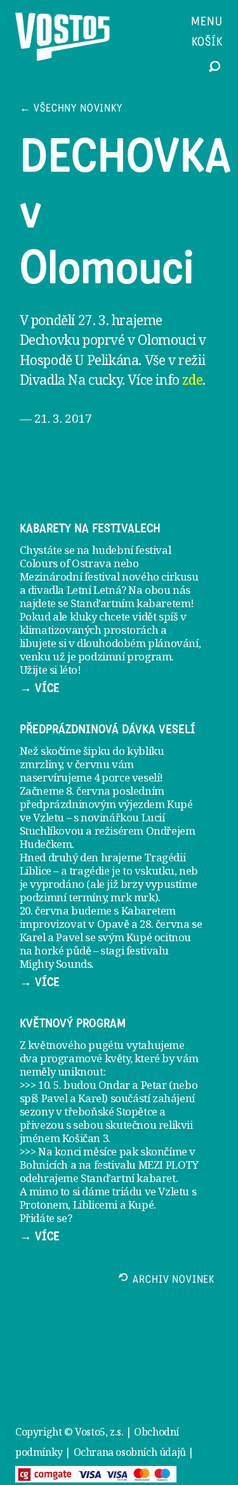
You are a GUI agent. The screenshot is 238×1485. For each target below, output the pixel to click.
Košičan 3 (85, 1138)
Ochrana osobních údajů (130, 1452)
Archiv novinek (174, 1280)
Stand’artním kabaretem (130, 603)
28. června (164, 923)
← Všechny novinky (71, 109)
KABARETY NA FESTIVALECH (90, 529)
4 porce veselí (126, 777)
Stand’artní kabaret (128, 1178)
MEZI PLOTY (168, 1164)
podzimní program (125, 656)
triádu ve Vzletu (150, 1191)
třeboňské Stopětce (110, 1111)
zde (192, 380)
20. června (44, 910)
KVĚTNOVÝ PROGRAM (73, 1024)
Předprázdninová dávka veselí (107, 729)
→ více (40, 688)
